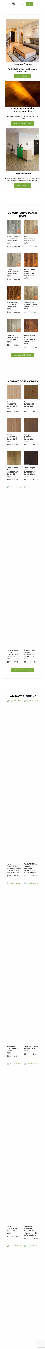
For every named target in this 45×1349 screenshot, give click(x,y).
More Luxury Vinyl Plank (22, 355)
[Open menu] (12, 4)
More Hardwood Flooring (22, 670)
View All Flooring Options (22, 123)
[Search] (29, 4)
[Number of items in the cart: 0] (38, 4)
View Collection (22, 76)
